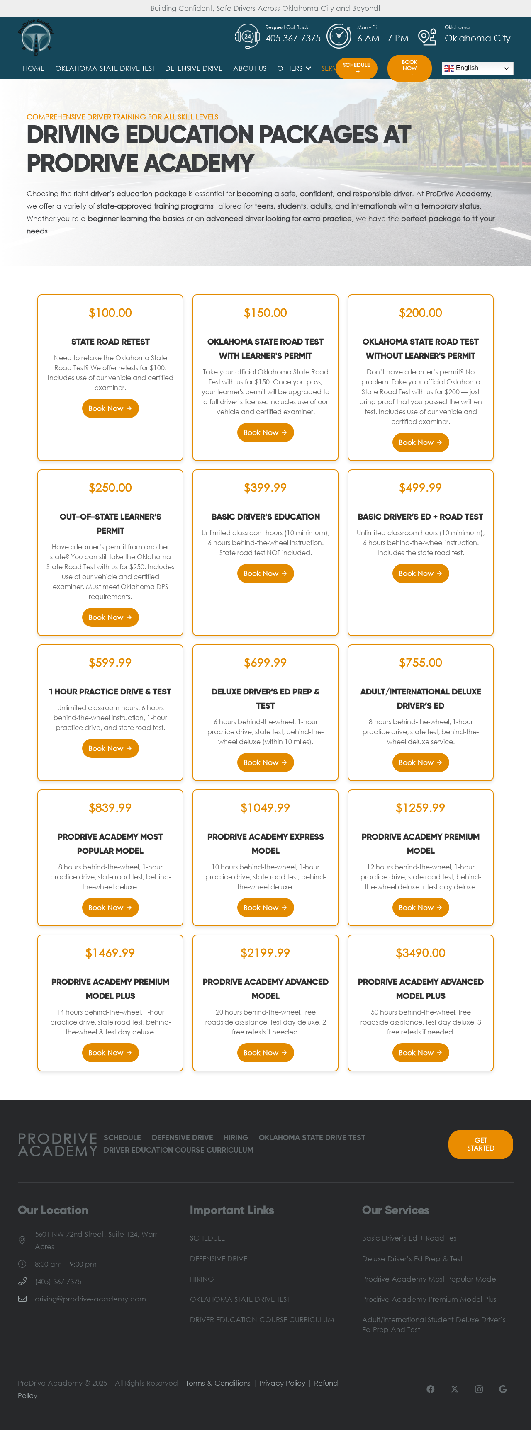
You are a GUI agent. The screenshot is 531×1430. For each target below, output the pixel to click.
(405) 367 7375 (58, 1281)
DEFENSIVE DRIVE (182, 1138)
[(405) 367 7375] (26, 1281)
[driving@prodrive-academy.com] (26, 1299)
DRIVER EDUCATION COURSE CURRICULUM (178, 1150)
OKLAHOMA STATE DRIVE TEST (312, 1138)
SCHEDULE (122, 1138)
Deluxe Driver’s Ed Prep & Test (412, 1258)
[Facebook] (430, 1389)
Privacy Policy (282, 1383)
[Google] (502, 1389)
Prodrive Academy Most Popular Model (429, 1279)
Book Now (110, 408)
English (466, 67)
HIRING (236, 1138)
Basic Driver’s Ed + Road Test (410, 1237)
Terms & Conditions (218, 1383)
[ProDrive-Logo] (36, 37)
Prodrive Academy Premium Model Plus (429, 1299)
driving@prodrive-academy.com (90, 1298)
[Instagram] (478, 1389)
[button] (306, 68)
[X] (454, 1389)
